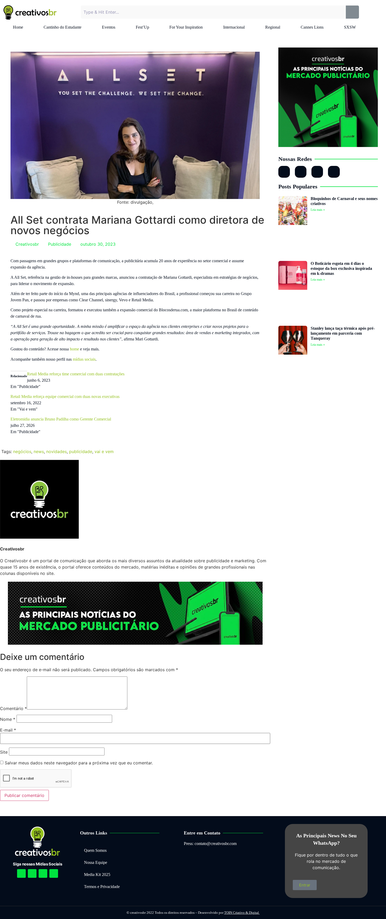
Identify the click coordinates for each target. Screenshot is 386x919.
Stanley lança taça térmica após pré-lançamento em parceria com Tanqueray (343, 333)
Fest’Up (142, 27)
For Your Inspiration (186, 27)
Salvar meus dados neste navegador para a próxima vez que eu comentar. (79, 763)
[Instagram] (284, 171)
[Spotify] (32, 873)
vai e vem (104, 451)
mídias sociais (84, 359)
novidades (56, 451)
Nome (7, 719)
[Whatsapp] (317, 171)
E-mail (8, 730)
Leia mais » (318, 210)
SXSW (350, 27)
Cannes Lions (312, 27)
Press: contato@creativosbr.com (210, 843)
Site (4, 752)
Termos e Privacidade (102, 886)
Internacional (234, 27)
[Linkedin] (43, 873)
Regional (272, 27)
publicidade (80, 451)
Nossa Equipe (95, 862)
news (39, 451)
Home (18, 27)
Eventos (108, 27)
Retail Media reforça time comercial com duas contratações (75, 374)
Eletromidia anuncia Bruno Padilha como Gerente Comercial (61, 419)
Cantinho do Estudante (62, 27)
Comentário (13, 708)
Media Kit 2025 (97, 874)
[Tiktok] (334, 171)
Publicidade (59, 244)
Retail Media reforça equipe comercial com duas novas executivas (65, 396)
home (74, 349)
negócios (22, 451)
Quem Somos (95, 850)
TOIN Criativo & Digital (242, 913)
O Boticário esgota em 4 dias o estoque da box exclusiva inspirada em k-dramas (341, 268)
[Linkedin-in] (300, 171)
